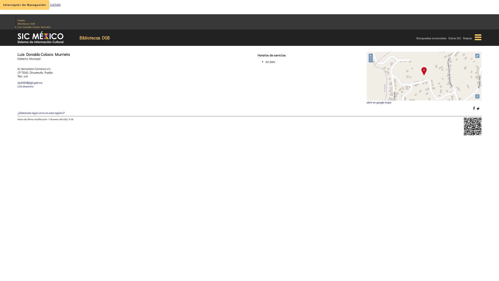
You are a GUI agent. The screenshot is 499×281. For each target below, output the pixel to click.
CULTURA (55, 5)
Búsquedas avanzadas (432, 38)
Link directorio (25, 86)
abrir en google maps (379, 102)
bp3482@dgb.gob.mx (30, 82)
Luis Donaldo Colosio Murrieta (34, 26)
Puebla (21, 20)
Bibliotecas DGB (26, 23)
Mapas (467, 38)
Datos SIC (455, 38)
